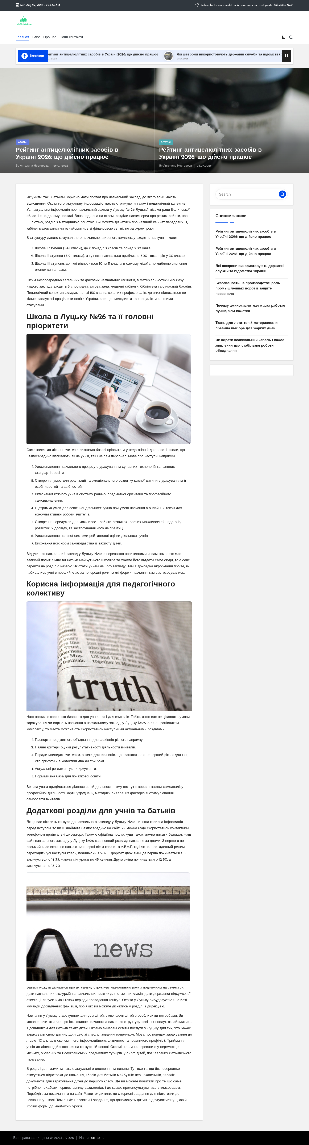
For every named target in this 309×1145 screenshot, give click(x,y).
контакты (97, 1138)
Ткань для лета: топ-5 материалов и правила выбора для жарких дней (246, 325)
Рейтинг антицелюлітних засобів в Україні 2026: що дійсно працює (245, 234)
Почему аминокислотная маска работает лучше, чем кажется (251, 308)
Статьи (22, 142)
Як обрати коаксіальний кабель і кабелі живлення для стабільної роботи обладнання (250, 345)
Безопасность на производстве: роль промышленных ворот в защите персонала (247, 288)
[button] (282, 194)
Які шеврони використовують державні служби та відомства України (172, 54)
